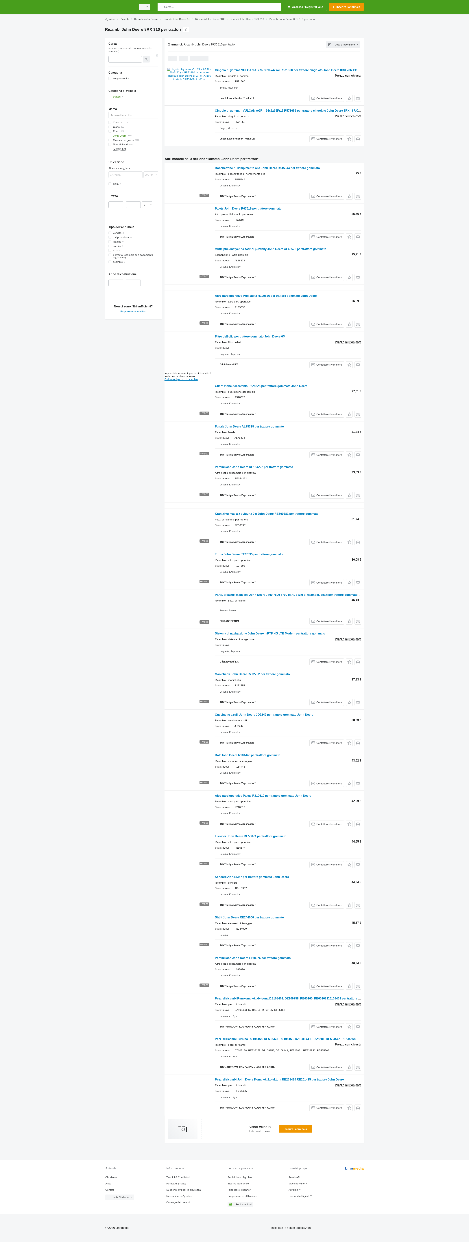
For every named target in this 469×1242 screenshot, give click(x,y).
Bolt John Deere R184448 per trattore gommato (247, 755)
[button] (349, 98)
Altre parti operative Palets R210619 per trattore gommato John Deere (263, 795)
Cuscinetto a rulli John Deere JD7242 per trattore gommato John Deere (264, 714)
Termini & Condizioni (178, 1177)
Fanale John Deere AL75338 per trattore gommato (249, 426)
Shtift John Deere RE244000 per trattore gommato (249, 917)
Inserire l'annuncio (295, 1128)
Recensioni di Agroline (179, 1196)
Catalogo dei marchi (178, 1202)
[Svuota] (157, 55)
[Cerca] (161, 7)
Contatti (109, 1189)
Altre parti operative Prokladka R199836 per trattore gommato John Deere (266, 295)
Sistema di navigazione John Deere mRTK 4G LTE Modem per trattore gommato (270, 633)
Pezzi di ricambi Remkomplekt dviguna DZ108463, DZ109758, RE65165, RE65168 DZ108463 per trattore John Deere (294, 998)
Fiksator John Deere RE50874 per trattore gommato (250, 836)
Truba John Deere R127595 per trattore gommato (249, 554)
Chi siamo (111, 1177)
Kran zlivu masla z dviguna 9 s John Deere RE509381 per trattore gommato (267, 513)
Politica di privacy (176, 1183)
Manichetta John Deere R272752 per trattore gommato (252, 674)
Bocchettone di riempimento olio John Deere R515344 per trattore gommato (267, 168)
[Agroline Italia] (120, 7)
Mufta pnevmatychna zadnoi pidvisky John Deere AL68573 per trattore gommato (270, 249)
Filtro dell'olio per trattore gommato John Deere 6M (250, 336)
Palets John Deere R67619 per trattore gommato (248, 208)
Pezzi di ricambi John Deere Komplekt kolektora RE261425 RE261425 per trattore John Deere (279, 1079)
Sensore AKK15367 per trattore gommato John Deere (252, 876)
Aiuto (108, 1183)
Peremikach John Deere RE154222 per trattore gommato (254, 467)
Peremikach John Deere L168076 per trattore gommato (253, 958)
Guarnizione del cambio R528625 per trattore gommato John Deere (261, 386)
